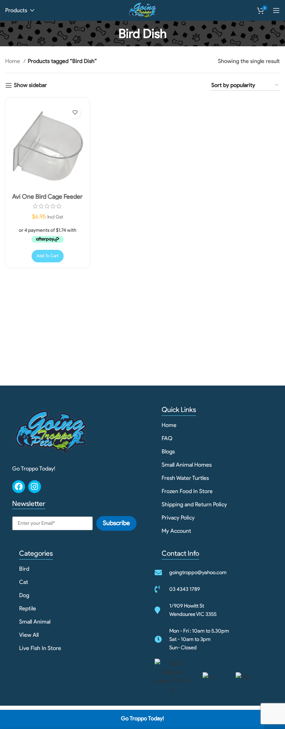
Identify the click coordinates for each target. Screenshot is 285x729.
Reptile (27, 608)
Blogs (168, 451)
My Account (176, 531)
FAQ (167, 438)
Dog (24, 595)
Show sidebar (30, 85)
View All (29, 635)
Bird (24, 568)
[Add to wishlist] (75, 112)
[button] (48, 256)
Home (13, 61)
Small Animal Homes (187, 464)
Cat (23, 582)
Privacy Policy (178, 517)
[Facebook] (18, 486)
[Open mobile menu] (276, 10)
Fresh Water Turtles (185, 478)
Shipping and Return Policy (194, 504)
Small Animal (34, 621)
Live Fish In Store (40, 648)
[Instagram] (34, 486)
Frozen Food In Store (187, 491)
